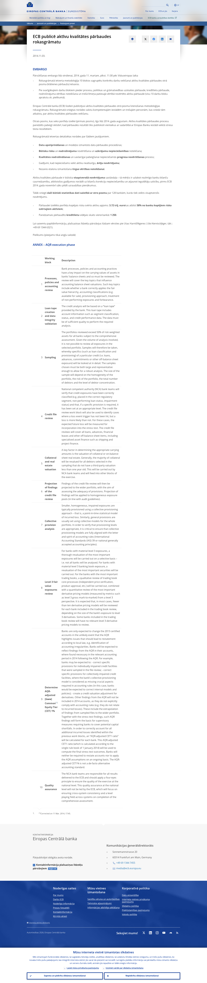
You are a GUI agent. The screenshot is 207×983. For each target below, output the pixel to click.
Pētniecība (113, 18)
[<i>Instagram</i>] (157, 933)
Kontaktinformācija (62, 912)
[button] (171, 5)
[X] (144, 933)
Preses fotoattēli (61, 908)
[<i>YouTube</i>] (164, 933)
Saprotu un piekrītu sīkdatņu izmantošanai (65, 976)
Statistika (91, 18)
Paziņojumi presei (67, 23)
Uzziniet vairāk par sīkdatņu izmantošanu (124, 968)
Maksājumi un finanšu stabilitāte (69, 18)
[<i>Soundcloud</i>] (170, 933)
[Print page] (132, 39)
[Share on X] (145, 39)
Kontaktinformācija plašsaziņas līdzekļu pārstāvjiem (58, 867)
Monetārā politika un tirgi (39, 18)
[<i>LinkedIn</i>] (150, 933)
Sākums (30, 23)
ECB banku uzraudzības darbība (161, 18)
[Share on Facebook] (153, 39)
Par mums (149, 11)
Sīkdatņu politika (130, 906)
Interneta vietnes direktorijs (39, 923)
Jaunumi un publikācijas (133, 18)
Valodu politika (129, 915)
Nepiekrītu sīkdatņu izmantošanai (142, 976)
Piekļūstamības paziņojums (136, 910)
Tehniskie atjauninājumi (99, 903)
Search (167, 5)
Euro (102, 18)
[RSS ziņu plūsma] (177, 933)
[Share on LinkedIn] (162, 39)
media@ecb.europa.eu (128, 868)
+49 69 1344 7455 (125, 863)
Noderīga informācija (64, 904)
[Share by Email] (170, 39)
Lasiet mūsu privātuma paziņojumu (83, 968)
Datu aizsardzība (130, 895)
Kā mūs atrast (60, 916)
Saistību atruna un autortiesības (103, 899)
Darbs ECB (58, 900)
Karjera (175, 11)
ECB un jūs (162, 11)
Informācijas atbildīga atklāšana (103, 908)
